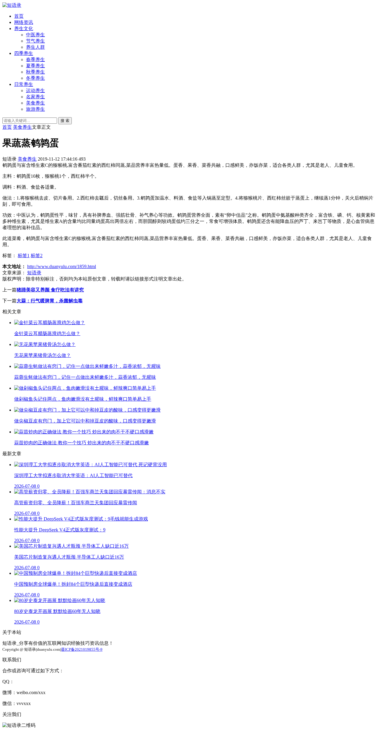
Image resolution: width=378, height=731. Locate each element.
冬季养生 (35, 78)
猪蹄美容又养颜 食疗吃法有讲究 (50, 289)
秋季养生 (35, 71)
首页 (19, 16)
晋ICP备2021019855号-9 (81, 649)
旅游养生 (35, 109)
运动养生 (35, 90)
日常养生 (23, 84)
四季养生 (23, 53)
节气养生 (35, 40)
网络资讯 (23, 22)
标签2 (37, 255)
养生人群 (35, 47)
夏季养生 (35, 65)
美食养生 (35, 102)
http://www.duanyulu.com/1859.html (61, 266)
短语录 (34, 272)
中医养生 (35, 34)
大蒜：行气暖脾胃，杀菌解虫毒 (50, 300)
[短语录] (11, 5)
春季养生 (35, 59)
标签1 (24, 255)
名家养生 (35, 96)
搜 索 (65, 120)
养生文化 (23, 28)
